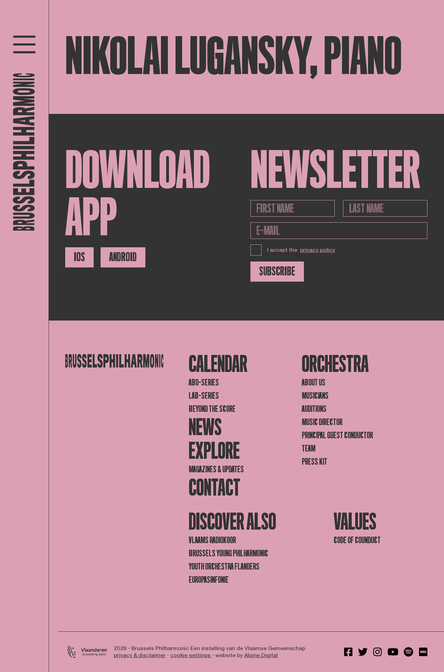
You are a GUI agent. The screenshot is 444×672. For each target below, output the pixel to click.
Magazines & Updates (216, 469)
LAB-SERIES (204, 396)
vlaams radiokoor (212, 540)
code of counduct (357, 540)
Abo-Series (204, 383)
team (308, 448)
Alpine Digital (261, 655)
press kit (314, 462)
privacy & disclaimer (139, 655)
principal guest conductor (337, 435)
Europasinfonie (209, 580)
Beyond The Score (212, 409)
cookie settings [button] (191, 655)
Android (123, 257)
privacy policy (317, 250)
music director (322, 422)
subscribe (277, 271)
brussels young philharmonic (228, 553)
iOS (79, 257)
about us (313, 383)
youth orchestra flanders (224, 567)
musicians (315, 396)
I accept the (301, 250)
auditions (314, 409)
